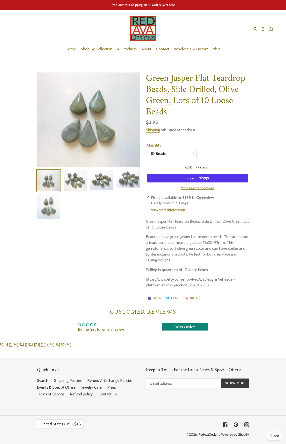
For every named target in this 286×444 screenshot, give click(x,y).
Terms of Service (50, 394)
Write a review (185, 326)
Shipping (153, 130)
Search (42, 380)
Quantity (154, 145)
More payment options (197, 188)
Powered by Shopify (235, 434)
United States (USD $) (59, 424)
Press (111, 387)
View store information (168, 210)
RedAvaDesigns (209, 434)
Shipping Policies (68, 380)
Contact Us (107, 394)
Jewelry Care (91, 387)
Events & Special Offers (56, 387)
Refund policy (81, 394)
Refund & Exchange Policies (109, 380)
